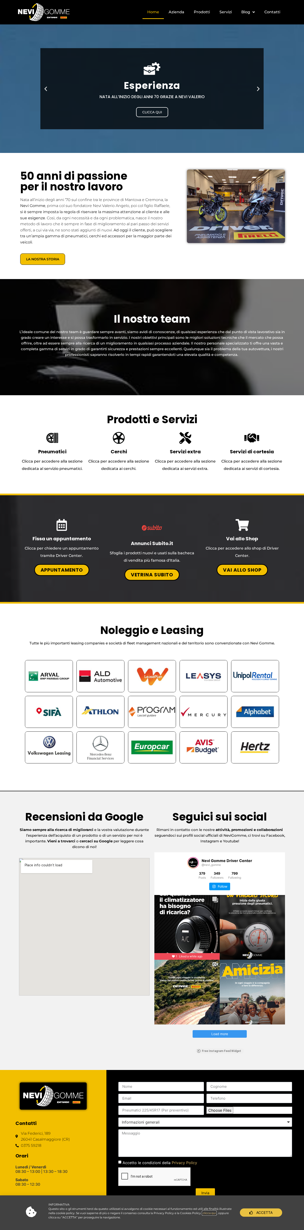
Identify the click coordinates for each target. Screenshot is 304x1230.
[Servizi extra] (185, 438)
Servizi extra (185, 451)
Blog (245, 12)
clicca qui (209, 1213)
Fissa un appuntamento (62, 538)
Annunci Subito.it (152, 543)
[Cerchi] (119, 438)
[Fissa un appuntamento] (62, 525)
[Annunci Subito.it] (152, 528)
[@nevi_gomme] (193, 862)
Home (153, 12)
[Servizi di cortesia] (252, 438)
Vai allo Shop (242, 538)
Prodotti (202, 12)
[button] (46, 89)
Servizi (225, 12)
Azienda (176, 12)
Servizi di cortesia (252, 451)
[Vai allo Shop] (242, 525)
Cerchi (119, 451)
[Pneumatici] (52, 438)
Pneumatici (52, 451)
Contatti (272, 12)
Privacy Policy (184, 1162)
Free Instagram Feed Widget (221, 1051)
